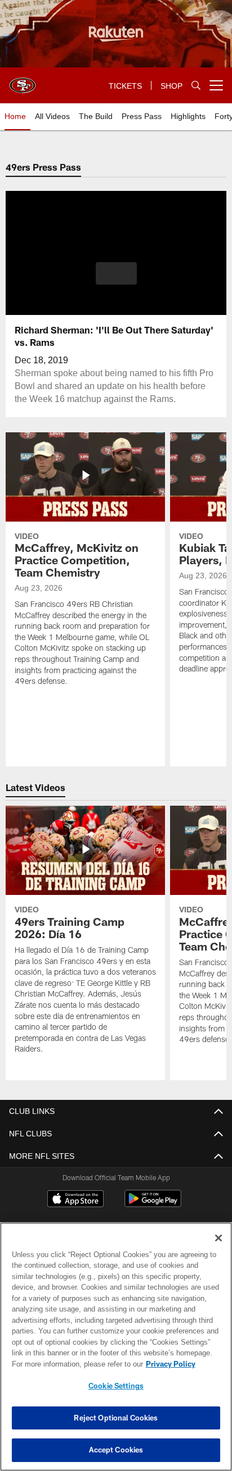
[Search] (195, 85)
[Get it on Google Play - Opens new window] (153, 1204)
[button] (116, 280)
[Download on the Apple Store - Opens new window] (75, 1199)
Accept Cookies (116, 1449)
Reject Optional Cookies (116, 1417)
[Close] (218, 1238)
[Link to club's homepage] (22, 81)
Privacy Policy (74, 1363)
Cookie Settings (116, 1385)
